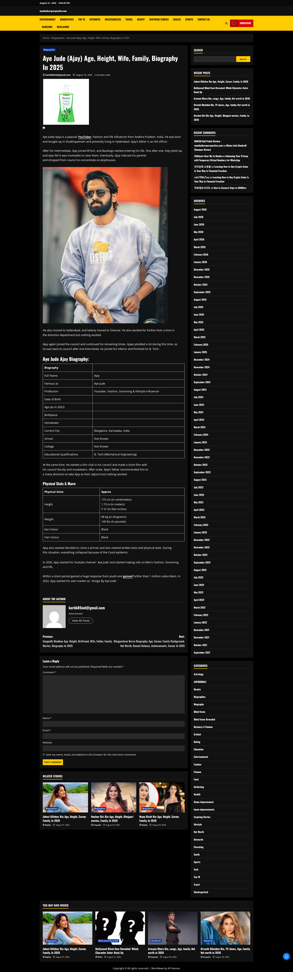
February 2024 (201, 434)
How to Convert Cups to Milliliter (230, 188)
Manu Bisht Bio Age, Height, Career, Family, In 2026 (159, 818)
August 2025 (200, 299)
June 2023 (199, 495)
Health (177, 19)
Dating (197, 742)
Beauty (141, 19)
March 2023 (199, 517)
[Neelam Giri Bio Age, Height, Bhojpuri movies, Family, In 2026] (113, 797)
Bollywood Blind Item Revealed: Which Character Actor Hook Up (116, 951)
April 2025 (199, 329)
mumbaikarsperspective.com (53, 11)
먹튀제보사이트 (202, 188)
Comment (49, 672)
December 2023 (202, 450)
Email (47, 730)
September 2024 (202, 382)
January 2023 (200, 532)
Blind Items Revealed (204, 719)
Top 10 (81, 19)
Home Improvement (204, 802)
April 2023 (199, 510)
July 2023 (198, 487)
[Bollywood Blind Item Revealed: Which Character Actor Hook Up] (120, 928)
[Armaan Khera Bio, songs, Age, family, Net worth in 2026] (173, 928)
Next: (149, 641)
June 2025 (199, 314)
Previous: (77, 641)
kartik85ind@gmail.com (58, 74)
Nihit (100, 957)
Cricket (197, 734)
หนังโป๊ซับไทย (201, 177)
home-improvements (204, 809)
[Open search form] (226, 23)
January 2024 (200, 442)
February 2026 (201, 254)
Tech (196, 869)
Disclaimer (63, 27)
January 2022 (200, 622)
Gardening (199, 787)
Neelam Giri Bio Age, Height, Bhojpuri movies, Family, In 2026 (112, 818)
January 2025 (200, 352)
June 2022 (199, 585)
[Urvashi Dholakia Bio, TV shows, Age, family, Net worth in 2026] (225, 928)
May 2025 (198, 322)
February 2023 (201, 525)
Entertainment (47, 19)
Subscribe (245, 23)
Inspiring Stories (159, 19)
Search (198, 50)
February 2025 (201, 344)
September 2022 (202, 562)
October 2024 (200, 374)
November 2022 (202, 547)
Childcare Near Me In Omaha (208, 156)
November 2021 (201, 637)
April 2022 (199, 600)
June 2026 (199, 224)
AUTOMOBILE (200, 682)
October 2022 (200, 555)
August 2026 (200, 209)
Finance (197, 772)
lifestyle (198, 824)
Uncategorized (113, 19)
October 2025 (200, 284)
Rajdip (48, 825)
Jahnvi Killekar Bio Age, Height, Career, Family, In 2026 (64, 818)
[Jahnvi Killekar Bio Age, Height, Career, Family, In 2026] (65, 797)
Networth (95, 19)
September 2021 (202, 652)
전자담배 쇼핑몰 (202, 166)
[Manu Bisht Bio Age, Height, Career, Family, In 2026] (162, 797)
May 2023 (198, 502)
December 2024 (202, 359)
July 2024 (198, 397)
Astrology (198, 674)
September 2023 (202, 472)
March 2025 (199, 337)
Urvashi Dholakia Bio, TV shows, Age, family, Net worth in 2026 (225, 951)
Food (196, 779)
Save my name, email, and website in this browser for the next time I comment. (91, 754)
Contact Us (204, 19)
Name (47, 718)
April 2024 (199, 420)
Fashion (197, 764)
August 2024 (200, 389)
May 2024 (198, 412)
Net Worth (199, 832)
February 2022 (201, 615)
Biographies (67, 19)
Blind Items (199, 712)
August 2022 (200, 570)
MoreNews (157, 968)
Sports (189, 19)
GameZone (47, 27)
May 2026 (198, 232)
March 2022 (199, 607)
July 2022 (198, 577)
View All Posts (81, 620)
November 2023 (202, 457)
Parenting (198, 847)
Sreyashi (97, 825)
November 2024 (202, 367)
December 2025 (202, 269)
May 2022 (198, 592)
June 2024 (199, 405)
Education (198, 749)
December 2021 (201, 630)
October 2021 (200, 645)
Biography (199, 704)
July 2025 (198, 307)
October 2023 (200, 465)
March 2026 (200, 247)
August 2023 (200, 479)
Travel (129, 19)
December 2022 (202, 540)
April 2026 (199, 239)
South (197, 854)
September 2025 (202, 292)
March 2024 (199, 427)
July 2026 (198, 217)
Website (47, 742)
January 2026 (200, 262)
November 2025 (202, 277)
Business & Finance (203, 727)
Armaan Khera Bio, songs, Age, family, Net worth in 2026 (222, 98)
